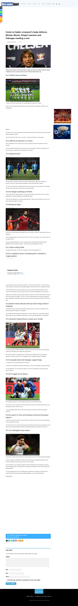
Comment (8, 557)
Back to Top (39, 592)
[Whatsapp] (11, 541)
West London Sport (12, 42)
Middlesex (49, 3)
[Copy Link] (18, 541)
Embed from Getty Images (10, 156)
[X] (7, 541)
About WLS (30, 596)
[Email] (20, 541)
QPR (39, 3)
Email (7, 573)
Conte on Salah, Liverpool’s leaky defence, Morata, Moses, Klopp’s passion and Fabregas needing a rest (26, 35)
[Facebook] (9, 541)
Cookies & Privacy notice (43, 596)
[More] (22, 541)
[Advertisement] (39, 19)
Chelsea (29, 3)
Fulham (34, 3)
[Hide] (0, 23)
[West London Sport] (10, 5)
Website (7, 576)
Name (7, 569)
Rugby (43, 3)
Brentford (23, 3)
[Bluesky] (14, 541)
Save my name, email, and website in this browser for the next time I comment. (23, 580)
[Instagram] (16, 541)
